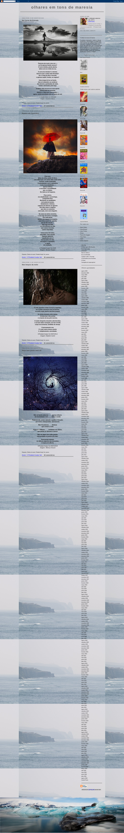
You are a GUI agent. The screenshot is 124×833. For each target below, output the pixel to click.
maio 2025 (83, 749)
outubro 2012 (84, 460)
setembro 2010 (85, 412)
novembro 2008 (85, 370)
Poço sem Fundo (85, 249)
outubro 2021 (84, 667)
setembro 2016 (85, 550)
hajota (81, 238)
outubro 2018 (84, 598)
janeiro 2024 (84, 718)
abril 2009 (83, 380)
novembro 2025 (85, 761)
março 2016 (84, 539)
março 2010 (84, 401)
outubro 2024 (84, 736)
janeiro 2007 (84, 328)
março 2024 (84, 722)
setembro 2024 (85, 734)
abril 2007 (83, 334)
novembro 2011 (85, 439)
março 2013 (84, 470)
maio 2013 (83, 473)
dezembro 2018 (85, 602)
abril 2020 (83, 632)
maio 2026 (83, 772)
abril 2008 (83, 357)
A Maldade (84, 250)
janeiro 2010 (84, 397)
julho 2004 (83, 278)
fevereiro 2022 (84, 674)
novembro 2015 (85, 531)
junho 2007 (84, 338)
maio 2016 (83, 542)
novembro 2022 (85, 692)
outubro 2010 (84, 414)
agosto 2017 (84, 571)
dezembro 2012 (85, 464)
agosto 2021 (84, 663)
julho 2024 (83, 730)
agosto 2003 (84, 271)
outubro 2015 (84, 529)
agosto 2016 (84, 548)
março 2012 (84, 447)
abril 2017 (83, 563)
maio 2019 (83, 611)
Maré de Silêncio (85, 252)
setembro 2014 (85, 504)
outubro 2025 (84, 759)
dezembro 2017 (85, 579)
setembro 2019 (85, 619)
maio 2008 (83, 359)
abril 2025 (83, 747)
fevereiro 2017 (84, 560)
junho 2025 (84, 751)
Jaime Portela (83, 231)
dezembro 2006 (85, 326)
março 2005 (84, 290)
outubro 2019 (84, 621)
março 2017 (84, 562)
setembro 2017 (85, 573)
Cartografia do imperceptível (88, 262)
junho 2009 (84, 384)
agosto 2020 (84, 640)
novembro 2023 (85, 715)
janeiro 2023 (84, 695)
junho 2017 (84, 567)
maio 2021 (83, 657)
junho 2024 (84, 728)
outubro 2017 (84, 575)
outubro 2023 (84, 713)
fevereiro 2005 (84, 288)
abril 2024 (83, 724)
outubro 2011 (84, 437)
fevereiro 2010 (84, 399)
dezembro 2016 (85, 556)
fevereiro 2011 (84, 422)
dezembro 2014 (85, 510)
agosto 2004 (84, 280)
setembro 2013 (85, 481)
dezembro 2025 (85, 763)
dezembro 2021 (85, 671)
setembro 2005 (85, 297)
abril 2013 (83, 472)
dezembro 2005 (85, 303)
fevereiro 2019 (84, 606)
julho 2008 (83, 363)
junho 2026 (84, 774)
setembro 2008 (85, 366)
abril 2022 (83, 678)
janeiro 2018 (84, 581)
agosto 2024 (84, 732)
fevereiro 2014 (84, 491)
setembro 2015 (85, 527)
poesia (47, 103)
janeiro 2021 (84, 650)
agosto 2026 (84, 778)
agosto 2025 (84, 755)
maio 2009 (83, 382)
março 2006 (84, 309)
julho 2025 (83, 753)
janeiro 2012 (84, 443)
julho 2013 (83, 477)
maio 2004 (83, 276)
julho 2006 (83, 317)
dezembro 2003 (85, 273)
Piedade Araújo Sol (40, 103)
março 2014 (84, 493)
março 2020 (84, 630)
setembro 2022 (85, 688)
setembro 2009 (85, 389)
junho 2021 (84, 659)
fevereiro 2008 (84, 353)
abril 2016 (83, 541)
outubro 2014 (84, 506)
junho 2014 (84, 498)
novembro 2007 (85, 347)
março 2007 (84, 332)
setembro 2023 (85, 711)
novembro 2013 (85, 485)
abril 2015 (83, 518)
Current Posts (84, 780)
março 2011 (84, 424)
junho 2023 (84, 705)
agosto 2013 (84, 479)
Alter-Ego (83, 245)
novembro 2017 (85, 577)
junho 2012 (84, 452)
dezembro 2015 (85, 533)
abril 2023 (83, 701)
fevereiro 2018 (84, 583)
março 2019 (84, 607)
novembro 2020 (85, 646)
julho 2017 (83, 569)
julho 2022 (83, 684)
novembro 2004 (85, 284)
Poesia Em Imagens (85, 235)
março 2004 (84, 274)
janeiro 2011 (84, 420)
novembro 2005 (85, 301)
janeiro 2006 (84, 305)
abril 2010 (83, 403)
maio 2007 (83, 336)
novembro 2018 (85, 600)
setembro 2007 (85, 343)
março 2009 (84, 378)
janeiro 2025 (84, 741)
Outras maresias (84, 240)
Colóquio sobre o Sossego (87, 256)
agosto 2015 (84, 525)
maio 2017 (83, 565)
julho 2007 (83, 340)
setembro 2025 (85, 757)
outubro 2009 (84, 391)
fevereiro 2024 (84, 720)
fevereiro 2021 (84, 651)
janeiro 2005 (84, 286)
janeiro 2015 (84, 512)
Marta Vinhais (83, 227)
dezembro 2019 (85, 625)
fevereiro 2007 (84, 330)
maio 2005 (83, 292)
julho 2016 (83, 546)
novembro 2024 (85, 738)
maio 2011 (83, 428)
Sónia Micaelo (83, 229)
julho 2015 (83, 523)
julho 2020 (83, 638)
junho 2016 (84, 544)
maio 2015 (83, 519)
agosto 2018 (84, 594)
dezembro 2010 (85, 418)
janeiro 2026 (84, 764)
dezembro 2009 (85, 395)
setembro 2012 (85, 458)
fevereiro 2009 (84, 376)
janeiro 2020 (84, 627)
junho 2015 (84, 521)
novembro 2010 (85, 416)
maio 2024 (83, 726)
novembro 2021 (85, 669)
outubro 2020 (84, 644)
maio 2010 (83, 405)
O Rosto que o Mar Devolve (88, 247)
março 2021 (84, 653)
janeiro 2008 (84, 351)
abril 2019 (83, 609)
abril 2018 (83, 586)
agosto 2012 (84, 456)
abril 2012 (83, 449)
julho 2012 (83, 454)
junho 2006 (84, 315)
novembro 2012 (85, 462)
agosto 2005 (84, 296)
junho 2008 (84, 361)
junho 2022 (84, 682)
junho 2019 (84, 613)
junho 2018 (84, 590)
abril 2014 (83, 495)
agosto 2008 (84, 364)
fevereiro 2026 (84, 766)
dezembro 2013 (85, 487)
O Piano (83, 260)
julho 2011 (83, 431)
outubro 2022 (84, 690)
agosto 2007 (84, 341)
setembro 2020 (85, 642)
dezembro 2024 (85, 740)
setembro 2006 (85, 320)
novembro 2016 (85, 554)
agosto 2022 (84, 686)
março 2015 (84, 516)
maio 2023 (83, 703)
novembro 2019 (85, 623)
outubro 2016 (84, 552)
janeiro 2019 (84, 604)
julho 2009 (83, 385)
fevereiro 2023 (84, 697)
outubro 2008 (84, 368)
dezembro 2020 (85, 648)
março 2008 (84, 355)
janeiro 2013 (84, 466)
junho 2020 (84, 636)
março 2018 (84, 585)
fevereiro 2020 (84, 629)
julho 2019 (83, 615)
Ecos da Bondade (85, 254)
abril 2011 (83, 426)
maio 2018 (83, 588)
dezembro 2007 (85, 349)
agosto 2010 (84, 410)
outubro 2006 (84, 322)
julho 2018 (83, 592)
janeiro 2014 (84, 489)
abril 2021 (83, 655)
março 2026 (84, 768)
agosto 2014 (84, 502)
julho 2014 (83, 500)
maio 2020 (83, 634)
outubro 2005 (84, 299)
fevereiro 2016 (84, 537)
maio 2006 (83, 313)
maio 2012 (83, 450)
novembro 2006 (85, 324)
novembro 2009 (85, 393)
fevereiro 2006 (84, 307)
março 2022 (84, 676)
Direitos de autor (31, 103)
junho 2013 (84, 475)
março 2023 (84, 699)
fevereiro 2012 (84, 445)
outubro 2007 (84, 345)
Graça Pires (83, 237)
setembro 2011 (85, 435)
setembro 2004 (85, 282)
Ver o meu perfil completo (87, 30)
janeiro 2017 (84, 558)
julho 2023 (83, 707)
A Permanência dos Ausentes (88, 258)
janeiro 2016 (84, 535)
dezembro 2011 (85, 441)
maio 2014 (83, 496)
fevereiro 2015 (84, 514)
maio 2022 (83, 680)
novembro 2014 (85, 508)
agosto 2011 (84, 433)
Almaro (82, 233)
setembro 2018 (85, 596)
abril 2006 (83, 311)
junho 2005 (84, 294)
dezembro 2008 (85, 372)
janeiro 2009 (84, 374)
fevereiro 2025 (84, 743)
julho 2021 (83, 661)
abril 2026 (83, 770)
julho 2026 (83, 776)
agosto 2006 (84, 319)
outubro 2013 (84, 483)
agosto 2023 (84, 709)
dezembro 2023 (85, 717)
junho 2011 (84, 429)
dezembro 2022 (85, 694)
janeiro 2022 (84, 673)
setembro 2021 (85, 665)
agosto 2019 (84, 617)
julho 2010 (83, 408)
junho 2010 (84, 406)
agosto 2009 (84, 387)
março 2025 (84, 745)
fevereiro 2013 (84, 468)
